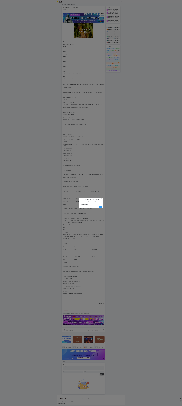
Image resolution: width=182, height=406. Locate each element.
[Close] (102, 199)
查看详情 (100, 206)
